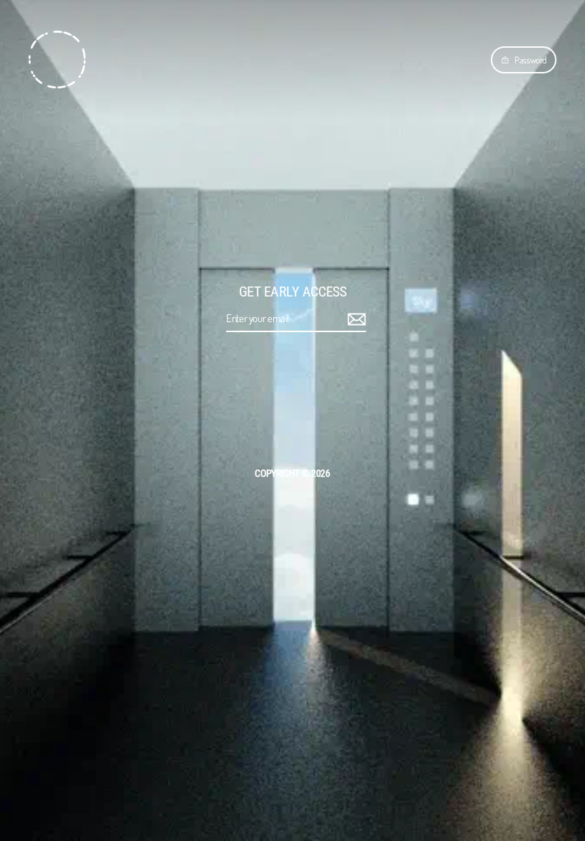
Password (530, 60)
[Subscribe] (354, 319)
